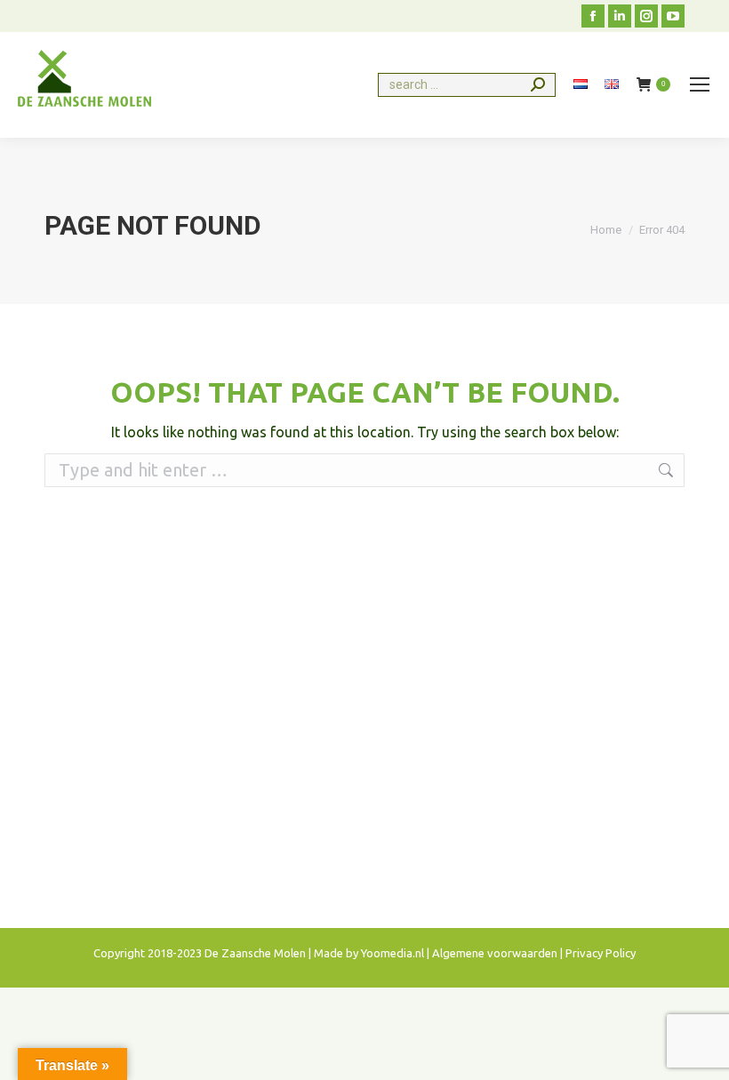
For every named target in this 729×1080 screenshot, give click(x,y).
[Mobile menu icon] (699, 84)
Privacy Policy (600, 953)
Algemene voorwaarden (494, 953)
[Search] (538, 84)
